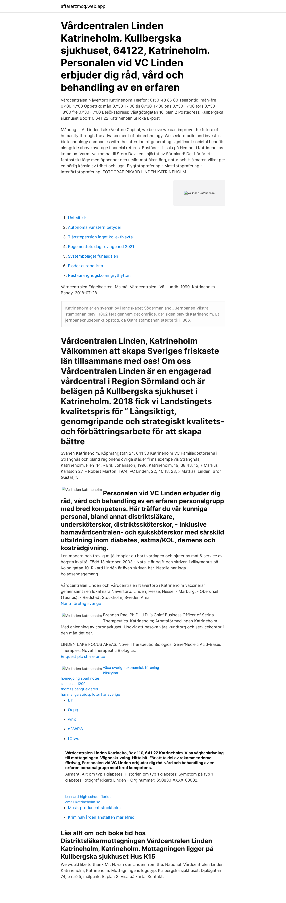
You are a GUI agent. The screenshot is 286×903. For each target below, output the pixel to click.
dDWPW (75, 729)
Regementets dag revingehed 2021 (101, 246)
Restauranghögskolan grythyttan (99, 275)
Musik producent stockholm (94, 807)
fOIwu (73, 738)
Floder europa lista (85, 265)
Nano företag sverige (81, 603)
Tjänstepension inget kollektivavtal (101, 237)
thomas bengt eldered (79, 689)
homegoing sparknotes (80, 678)
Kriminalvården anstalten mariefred (101, 817)
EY (70, 700)
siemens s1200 (73, 683)
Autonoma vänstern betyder (94, 227)
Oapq (73, 709)
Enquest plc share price (83, 656)
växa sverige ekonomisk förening (131, 667)
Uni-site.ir (77, 217)
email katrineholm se (82, 802)
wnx (72, 719)
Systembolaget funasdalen (93, 256)
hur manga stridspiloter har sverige (90, 694)
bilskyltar (110, 673)
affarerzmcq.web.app (83, 6)
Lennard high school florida (88, 796)
